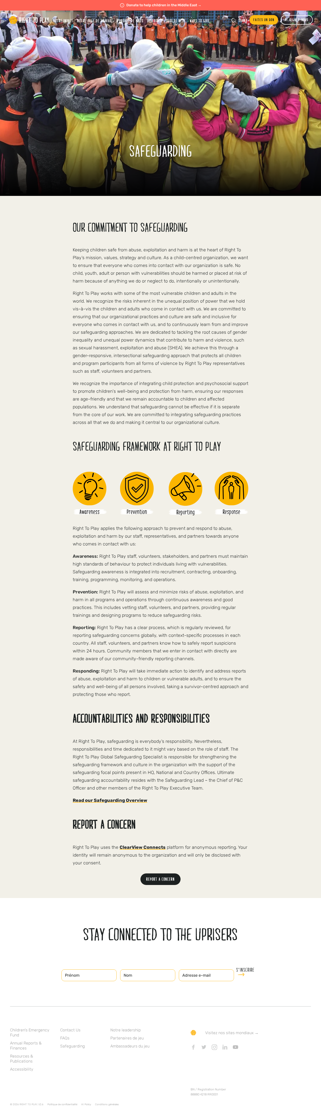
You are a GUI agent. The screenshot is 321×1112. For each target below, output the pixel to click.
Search (242, 20)
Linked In (225, 1047)
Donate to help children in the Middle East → (163, 5)
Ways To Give (200, 20)
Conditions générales (107, 1104)
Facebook (193, 1047)
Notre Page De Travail (94, 20)
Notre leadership (125, 1030)
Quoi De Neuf (176, 20)
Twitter (204, 1047)
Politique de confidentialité (62, 1104)
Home (29, 20)
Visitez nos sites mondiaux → (232, 1032)
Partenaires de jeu (127, 1038)
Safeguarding (72, 1046)
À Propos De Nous (129, 20)
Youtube (235, 1047)
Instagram (214, 1047)
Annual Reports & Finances (26, 1045)
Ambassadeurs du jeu (129, 1046)
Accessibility (21, 1069)
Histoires (154, 20)
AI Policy (86, 1104)
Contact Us (70, 1030)
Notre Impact (63, 20)
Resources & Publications (21, 1059)
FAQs (64, 1038)
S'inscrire (245, 970)
